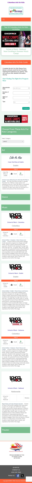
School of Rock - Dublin (15, 273)
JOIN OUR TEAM (16, 472)
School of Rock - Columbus (15, 222)
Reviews (27, 398)
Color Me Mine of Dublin (16, 162)
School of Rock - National (16, 388)
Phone (21, 174)
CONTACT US (16, 470)
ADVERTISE (16, 467)
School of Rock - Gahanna (16, 330)
